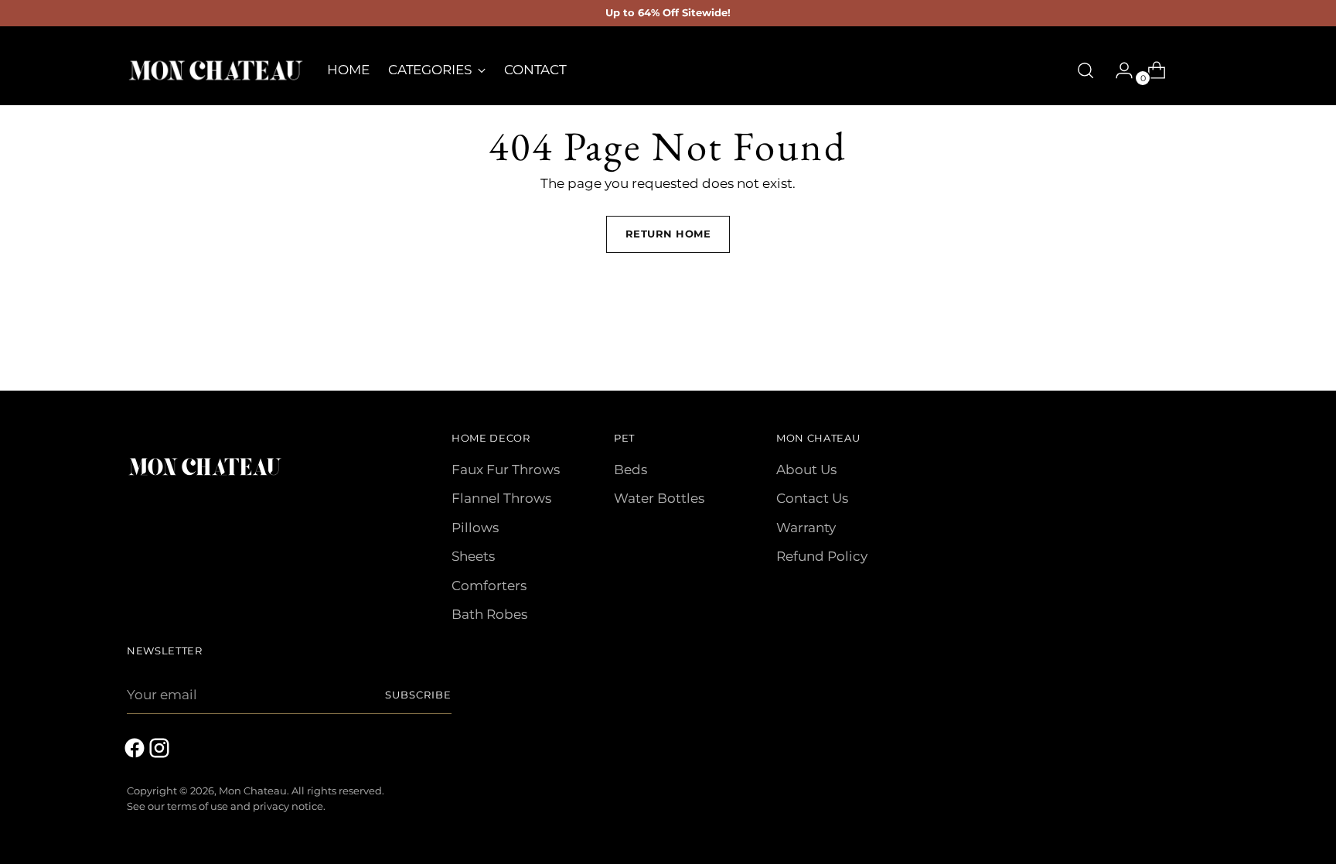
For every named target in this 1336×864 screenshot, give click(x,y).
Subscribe (418, 694)
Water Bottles (659, 498)
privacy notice (288, 806)
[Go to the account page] (1118, 70)
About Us (806, 469)
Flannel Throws (501, 498)
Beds (630, 469)
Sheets (473, 556)
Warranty (806, 527)
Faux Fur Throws (506, 469)
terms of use (197, 806)
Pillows (475, 527)
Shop (1190, 69)
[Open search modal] (1085, 70)
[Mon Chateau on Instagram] (161, 751)
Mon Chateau (253, 790)
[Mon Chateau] (216, 70)
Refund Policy (821, 556)
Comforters (489, 585)
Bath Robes (489, 614)
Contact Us (812, 498)
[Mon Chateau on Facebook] (136, 751)
